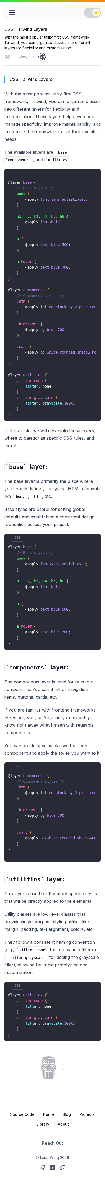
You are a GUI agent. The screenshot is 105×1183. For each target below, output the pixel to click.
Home (48, 1114)
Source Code (22, 1114)
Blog (66, 1114)
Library (42, 1124)
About (63, 1124)
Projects (87, 1114)
